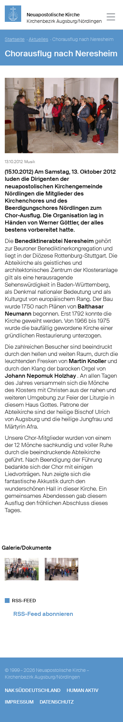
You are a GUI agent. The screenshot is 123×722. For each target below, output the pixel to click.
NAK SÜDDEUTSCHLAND (32, 690)
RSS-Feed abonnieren (43, 614)
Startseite (15, 39)
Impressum (19, 702)
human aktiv (82, 690)
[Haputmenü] (111, 18)
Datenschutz (57, 702)
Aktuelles (38, 39)
